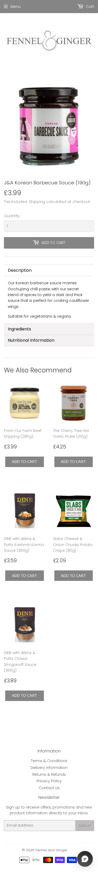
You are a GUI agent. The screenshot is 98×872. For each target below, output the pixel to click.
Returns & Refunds (49, 774)
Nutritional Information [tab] (31, 340)
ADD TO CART (24, 461)
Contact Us (49, 787)
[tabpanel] (49, 299)
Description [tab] (20, 270)
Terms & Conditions (49, 760)
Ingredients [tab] (19, 329)
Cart (89, 6)
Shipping (37, 201)
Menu (15, 6)
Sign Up (85, 825)
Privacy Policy (49, 781)
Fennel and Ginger (51, 850)
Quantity (12, 215)
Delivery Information (49, 767)
